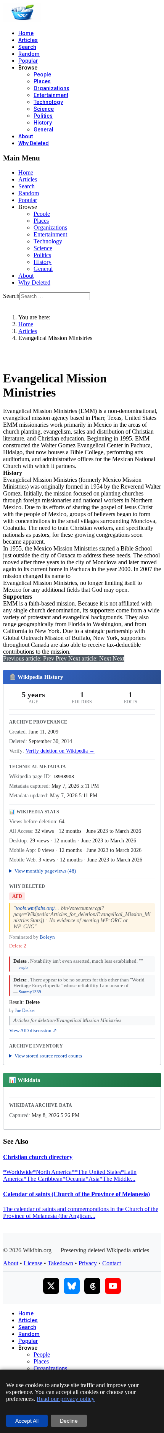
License (33, 1263)
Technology (48, 102)
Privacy (88, 1263)
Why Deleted (33, 143)
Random (29, 54)
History (43, 123)
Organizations (51, 88)
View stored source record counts (48, 1056)
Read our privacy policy (66, 1399)
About (25, 136)
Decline (69, 1421)
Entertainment (51, 95)
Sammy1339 (30, 991)
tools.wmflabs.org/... (37, 908)
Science (44, 109)
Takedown (60, 1263)
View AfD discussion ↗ (33, 1030)
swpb (23, 967)
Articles (28, 40)
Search (27, 47)
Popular (28, 61)
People (42, 74)
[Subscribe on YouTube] (113, 1286)
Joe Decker (25, 1010)
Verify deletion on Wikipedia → (60, 751)
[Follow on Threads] (92, 1286)
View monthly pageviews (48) (45, 871)
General (43, 129)
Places (42, 81)
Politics (43, 116)
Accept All (27, 1421)
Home (26, 33)
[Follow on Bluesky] (72, 1286)
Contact (111, 1263)
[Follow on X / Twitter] (51, 1286)
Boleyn (47, 937)
